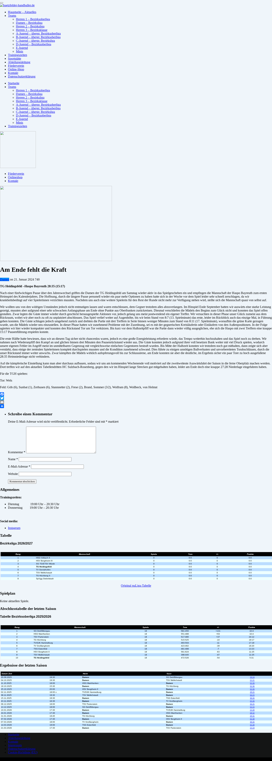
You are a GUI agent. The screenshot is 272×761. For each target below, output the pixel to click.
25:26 (252, 701)
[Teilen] (136, 406)
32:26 (252, 683)
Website (13, 474)
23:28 (252, 710)
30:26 (252, 698)
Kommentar (16, 452)
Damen (4, 279)
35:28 (252, 725)
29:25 (252, 692)
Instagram (14, 528)
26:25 (252, 704)
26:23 (252, 695)
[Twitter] (136, 398)
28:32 (252, 713)
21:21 (252, 680)
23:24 (252, 728)
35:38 (252, 719)
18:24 (252, 677)
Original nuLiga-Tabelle (136, 585)
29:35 (252, 716)
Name (13, 459)
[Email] (136, 402)
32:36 (252, 686)
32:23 (252, 707)
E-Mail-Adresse (19, 466)
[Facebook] (136, 394)
